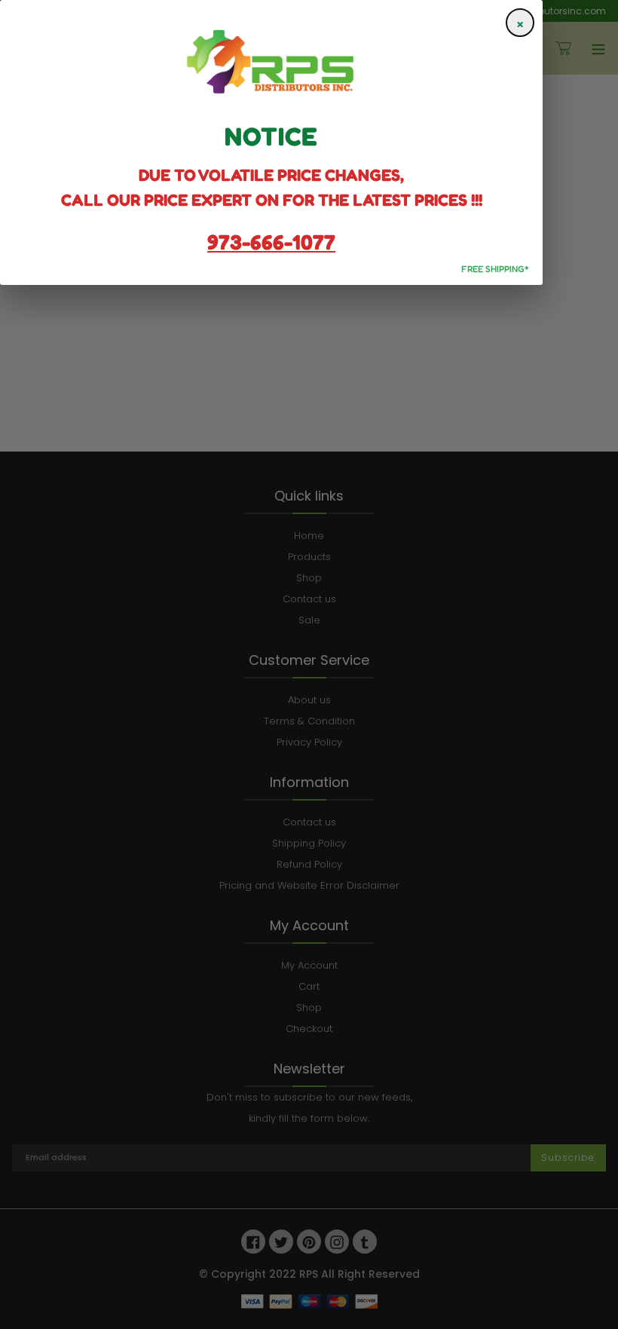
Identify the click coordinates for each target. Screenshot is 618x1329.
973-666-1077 (271, 242)
